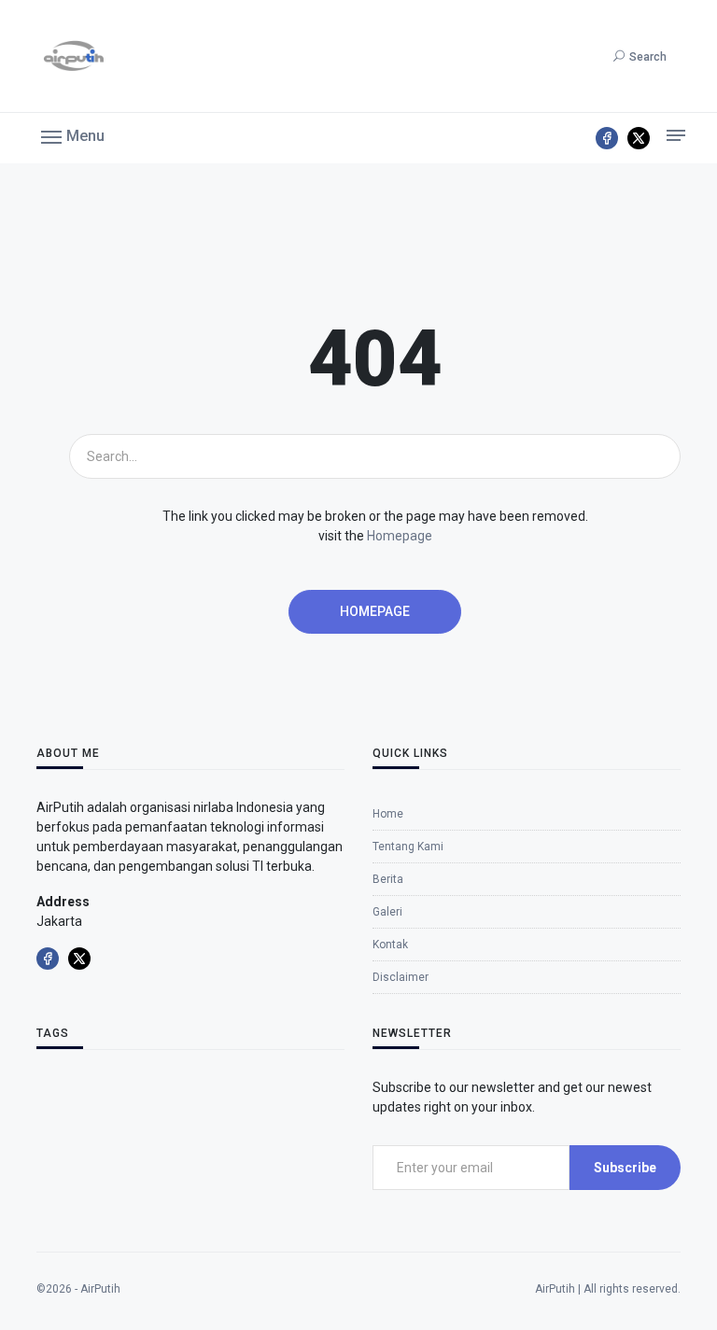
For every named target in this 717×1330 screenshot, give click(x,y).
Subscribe (625, 1167)
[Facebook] (607, 138)
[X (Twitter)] (638, 138)
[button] (73, 135)
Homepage (399, 535)
